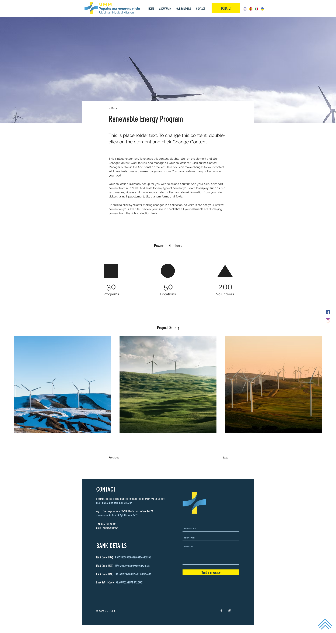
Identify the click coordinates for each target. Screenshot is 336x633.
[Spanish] (251, 9)
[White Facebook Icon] (221, 611)
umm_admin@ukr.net (107, 528)
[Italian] (256, 9)
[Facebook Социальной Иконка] (328, 312)
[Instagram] (328, 320)
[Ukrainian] (262, 9)
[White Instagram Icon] (230, 611)
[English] (245, 9)
